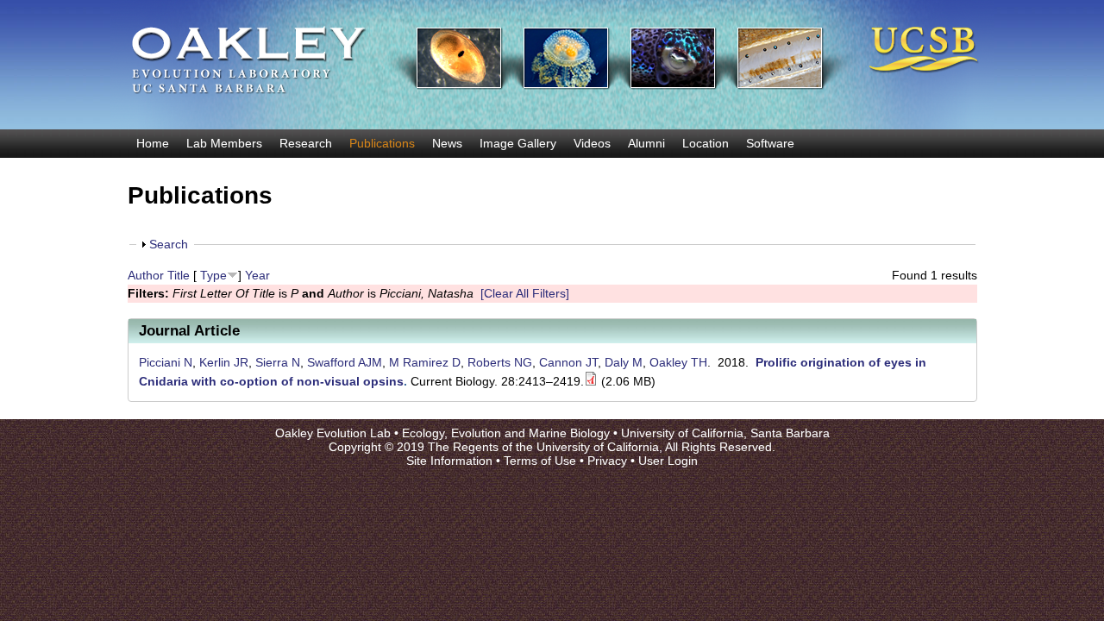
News (447, 143)
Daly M (624, 362)
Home (152, 143)
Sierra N (277, 362)
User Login (668, 460)
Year (257, 275)
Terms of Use (540, 460)
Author (146, 275)
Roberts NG (499, 362)
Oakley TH (678, 362)
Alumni (646, 143)
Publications (382, 143)
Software (770, 143)
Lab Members (224, 143)
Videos (592, 143)
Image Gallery (518, 143)
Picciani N (165, 362)
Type (213, 275)
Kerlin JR (223, 362)
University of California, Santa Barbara (725, 433)
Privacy (607, 460)
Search (168, 244)
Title (178, 275)
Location (705, 143)
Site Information (449, 460)
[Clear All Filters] (524, 293)
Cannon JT (568, 362)
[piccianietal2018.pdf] (591, 381)
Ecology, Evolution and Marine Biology (506, 433)
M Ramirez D (425, 362)
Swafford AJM (344, 362)
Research (305, 143)
